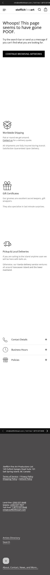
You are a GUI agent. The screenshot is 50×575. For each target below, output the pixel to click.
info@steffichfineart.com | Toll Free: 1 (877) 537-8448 (25, 431)
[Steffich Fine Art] (25, 10)
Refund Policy (25, 479)
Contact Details (19, 339)
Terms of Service (10, 476)
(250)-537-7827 (17, 505)
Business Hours (19, 349)
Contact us (8, 140)
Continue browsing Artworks (24, 53)
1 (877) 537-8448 (19, 507)
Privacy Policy (26, 476)
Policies (15, 359)
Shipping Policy (10, 479)
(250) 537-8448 (19, 502)
